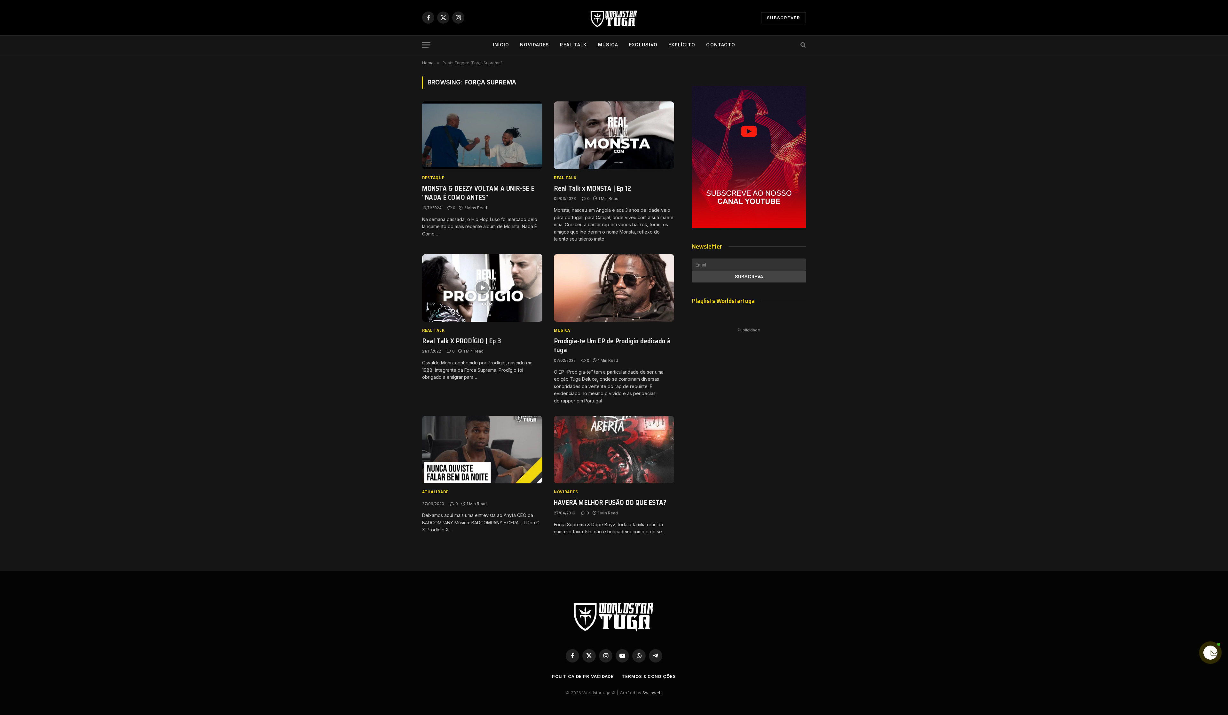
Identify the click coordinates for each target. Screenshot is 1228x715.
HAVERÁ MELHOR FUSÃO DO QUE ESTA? (610, 502)
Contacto (720, 44)
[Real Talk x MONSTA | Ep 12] (614, 135)
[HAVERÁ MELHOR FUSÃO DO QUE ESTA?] (614, 450)
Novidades (534, 44)
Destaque (433, 177)
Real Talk (573, 44)
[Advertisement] (749, 381)
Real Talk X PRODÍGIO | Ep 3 (461, 341)
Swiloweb (652, 692)
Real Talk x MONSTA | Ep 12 (592, 188)
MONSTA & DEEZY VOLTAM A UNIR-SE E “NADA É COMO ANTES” (478, 193)
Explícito (681, 44)
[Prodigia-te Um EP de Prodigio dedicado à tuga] (614, 288)
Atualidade (435, 492)
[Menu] (426, 45)
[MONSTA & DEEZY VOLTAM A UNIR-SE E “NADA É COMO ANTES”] (482, 135)
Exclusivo (643, 44)
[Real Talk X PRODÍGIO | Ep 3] (482, 288)
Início (501, 44)
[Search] (802, 45)
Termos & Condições (649, 676)
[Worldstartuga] (614, 17)
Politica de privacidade (583, 676)
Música (608, 44)
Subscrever (783, 17)
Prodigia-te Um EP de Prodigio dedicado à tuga (612, 346)
